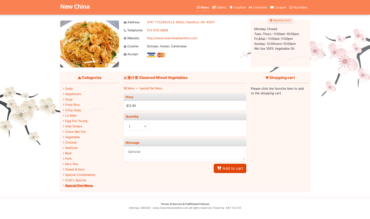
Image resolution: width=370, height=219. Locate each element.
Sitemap (134, 207)
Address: (133, 22)
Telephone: (134, 30)
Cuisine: (132, 46)
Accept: (132, 54)
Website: (133, 38)
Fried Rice (72, 105)
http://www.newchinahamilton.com (172, 38)
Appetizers (73, 94)
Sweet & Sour (75, 169)
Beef (68, 153)
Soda (69, 88)
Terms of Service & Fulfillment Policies (185, 204)
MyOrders (300, 7)
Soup (69, 99)
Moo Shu (71, 164)
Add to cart (232, 168)
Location (239, 7)
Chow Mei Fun (75, 132)
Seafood (71, 148)
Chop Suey (73, 110)
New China (75, 6)
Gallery (221, 7)
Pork (68, 158)
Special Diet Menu (79, 185)
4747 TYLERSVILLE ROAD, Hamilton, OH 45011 (181, 22)
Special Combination (80, 175)
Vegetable (72, 137)
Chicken (71, 142)
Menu (204, 7)
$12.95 (131, 106)
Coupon (280, 7)
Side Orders (73, 126)
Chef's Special (75, 180)
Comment (259, 7)
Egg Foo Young (76, 121)
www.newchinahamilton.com (170, 207)
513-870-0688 (157, 30)
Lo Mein (71, 115)
